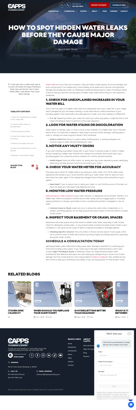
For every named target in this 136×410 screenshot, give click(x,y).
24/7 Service (76, 4)
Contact (124, 11)
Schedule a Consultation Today (22, 155)
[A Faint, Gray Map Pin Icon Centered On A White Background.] (31, 355)
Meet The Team (88, 349)
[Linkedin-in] (49, 355)
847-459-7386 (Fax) (15, 378)
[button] (32, 165)
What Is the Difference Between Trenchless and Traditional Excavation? (107, 313)
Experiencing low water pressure (59, 196)
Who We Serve (88, 346)
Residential (54, 11)
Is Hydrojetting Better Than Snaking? (64, 311)
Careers (113, 11)
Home (70, 344)
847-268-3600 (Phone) (16, 374)
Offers (83, 11)
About (94, 11)
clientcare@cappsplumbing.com (48, 374)
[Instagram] (43, 355)
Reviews (86, 356)
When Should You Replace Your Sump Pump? (25, 311)
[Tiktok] (54, 355)
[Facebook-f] (37, 355)
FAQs (105, 11)
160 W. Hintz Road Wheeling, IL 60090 (22, 367)
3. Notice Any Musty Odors (20, 131)
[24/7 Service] (68, 5)
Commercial (69, 11)
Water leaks (51, 84)
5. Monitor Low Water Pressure (22, 143)
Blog (85, 353)
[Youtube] (60, 355)
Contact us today (98, 257)
